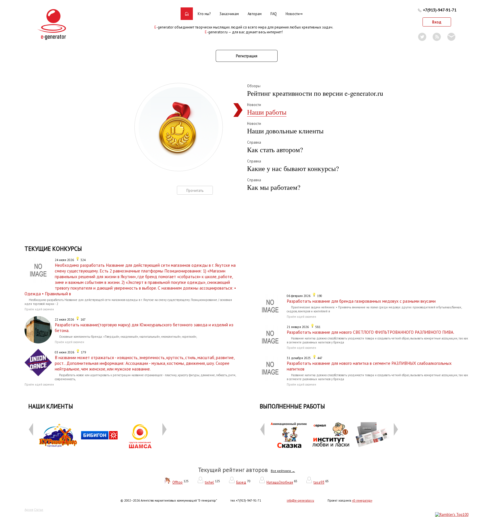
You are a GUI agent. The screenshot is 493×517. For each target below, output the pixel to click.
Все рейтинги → (283, 471)
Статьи (38, 510)
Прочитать (194, 190)
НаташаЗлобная (279, 482)
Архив (29, 510)
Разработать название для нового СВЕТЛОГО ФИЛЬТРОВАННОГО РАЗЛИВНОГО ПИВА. (370, 332)
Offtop (177, 482)
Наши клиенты (50, 406)
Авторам (255, 13)
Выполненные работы (292, 406)
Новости (293, 13)
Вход (436, 22)
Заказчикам (229, 13)
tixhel (209, 482)
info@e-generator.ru (300, 500)
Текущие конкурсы (53, 249)
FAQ (273, 13)
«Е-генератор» (362, 500)
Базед (241, 482)
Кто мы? (204, 13)
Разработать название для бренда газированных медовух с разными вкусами (361, 301)
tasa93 (319, 482)
